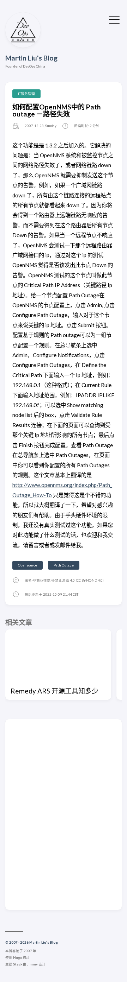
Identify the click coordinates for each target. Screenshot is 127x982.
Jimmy (32, 964)
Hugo (17, 957)
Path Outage (64, 565)
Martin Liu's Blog (31, 58)
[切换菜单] (114, 18)
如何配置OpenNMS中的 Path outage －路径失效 (56, 110)
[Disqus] (63, 814)
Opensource (27, 565)
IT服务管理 (26, 94)
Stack (17, 964)
